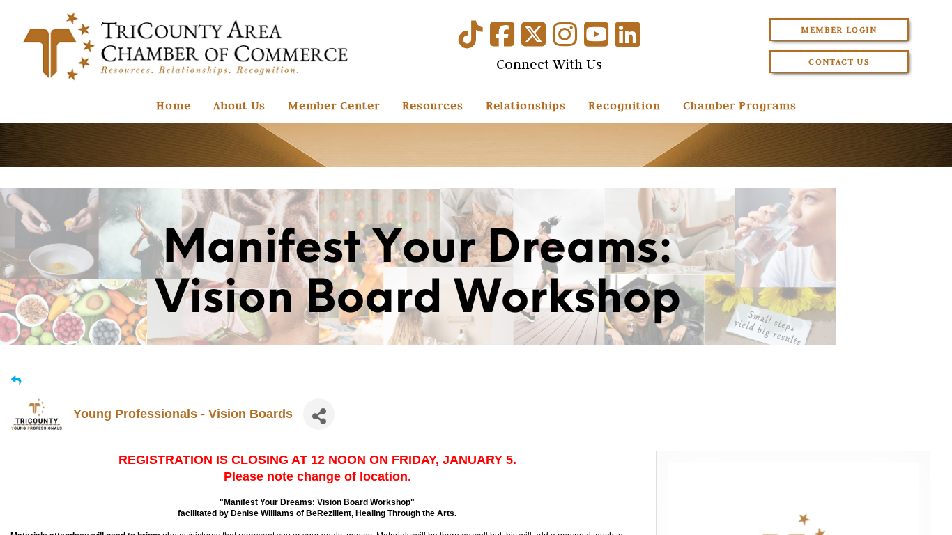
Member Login (839, 29)
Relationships (526, 105)
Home (173, 105)
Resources (432, 105)
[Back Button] (16, 380)
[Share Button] (319, 414)
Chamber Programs (740, 105)
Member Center (334, 105)
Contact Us (839, 61)
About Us (239, 105)
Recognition (624, 105)
